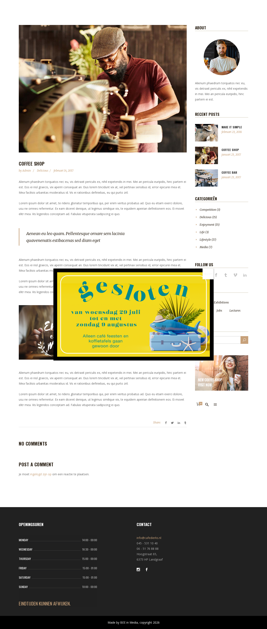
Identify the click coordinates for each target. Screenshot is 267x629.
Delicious (42, 170)
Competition (208, 210)
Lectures (235, 310)
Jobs (219, 310)
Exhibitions (221, 302)
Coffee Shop (230, 149)
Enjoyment (207, 225)
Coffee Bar (229, 172)
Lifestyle (205, 239)
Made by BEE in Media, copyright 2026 (134, 622)
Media (204, 247)
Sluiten (208, 274)
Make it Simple (232, 127)
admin (26, 170)
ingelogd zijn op (41, 474)
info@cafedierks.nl (149, 538)
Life (202, 232)
